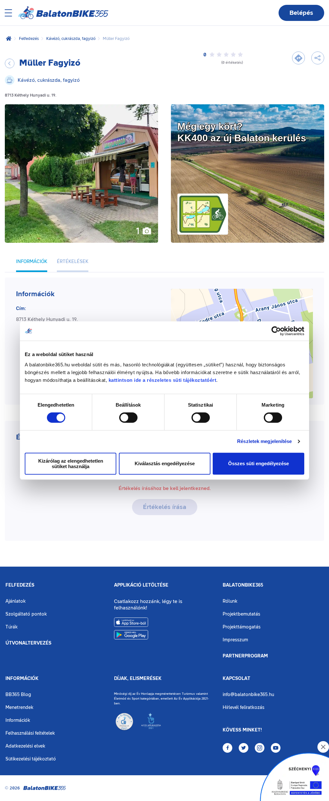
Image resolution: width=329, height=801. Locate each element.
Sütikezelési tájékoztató (30, 759)
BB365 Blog (18, 695)
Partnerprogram (245, 656)
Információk (22, 678)
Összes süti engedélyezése (258, 463)
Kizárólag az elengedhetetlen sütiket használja (70, 463)
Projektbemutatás (241, 614)
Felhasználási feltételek (30, 733)
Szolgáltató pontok (26, 614)
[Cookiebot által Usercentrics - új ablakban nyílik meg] (276, 331)
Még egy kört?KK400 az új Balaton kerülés (241, 132)
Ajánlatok (15, 601)
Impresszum (235, 640)
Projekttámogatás (242, 627)
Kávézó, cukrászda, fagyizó (70, 38)
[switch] (128, 417)
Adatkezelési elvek (25, 746)
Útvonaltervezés (28, 643)
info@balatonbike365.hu (248, 695)
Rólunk (230, 601)
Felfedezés (29, 38)
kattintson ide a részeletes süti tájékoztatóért (163, 380)
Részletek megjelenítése (264, 441)
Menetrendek (19, 707)
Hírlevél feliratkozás (243, 707)
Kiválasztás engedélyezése (165, 463)
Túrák (11, 627)
